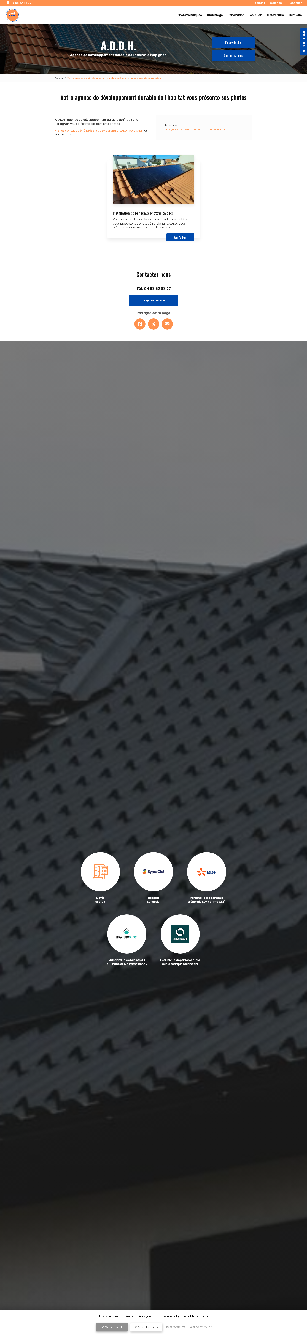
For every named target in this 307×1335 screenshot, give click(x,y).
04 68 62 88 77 (20, 3)
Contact (296, 3)
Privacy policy (202, 1327)
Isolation (255, 15)
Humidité (295, 15)
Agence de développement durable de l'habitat (197, 129)
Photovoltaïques (189, 15)
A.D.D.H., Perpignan (99, 131)
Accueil (259, 3)
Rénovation (236, 15)
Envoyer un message (153, 300)
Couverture (275, 15)
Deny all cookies (147, 1327)
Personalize (177, 1327)
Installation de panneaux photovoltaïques (143, 213)
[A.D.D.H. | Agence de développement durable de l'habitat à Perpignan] (12, 15)
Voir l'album (180, 237)
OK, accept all (113, 1327)
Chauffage (215, 15)
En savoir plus (233, 43)
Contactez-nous (233, 56)
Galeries (276, 3)
